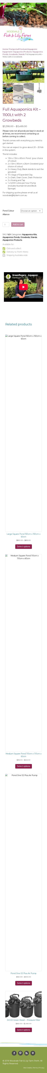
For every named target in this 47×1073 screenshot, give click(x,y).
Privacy (41, 1068)
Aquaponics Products (22, 52)
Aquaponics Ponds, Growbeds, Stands (20, 237)
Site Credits (27, 1068)
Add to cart (18, 224)
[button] (40, 65)
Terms (35, 1068)
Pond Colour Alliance (8, 213)
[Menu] (41, 37)
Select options (23, 546)
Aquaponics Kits (29, 234)
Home (5, 49)
